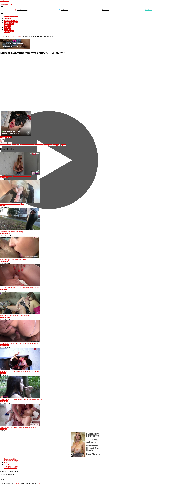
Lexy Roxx (3, 429)
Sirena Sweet (4, 177)
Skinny (48, 145)
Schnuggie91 (56, 145)
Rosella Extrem (5, 317)
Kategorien (7, 18)
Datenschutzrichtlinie (10, 459)
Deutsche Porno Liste (10, 468)
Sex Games (105, 10)
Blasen (3, 145)
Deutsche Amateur (14, 145)
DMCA (6, 464)
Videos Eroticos (9, 31)
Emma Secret (4, 401)
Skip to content (4, 1)
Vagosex (63, 145)
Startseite (3, 36)
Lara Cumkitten (5, 233)
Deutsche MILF (27, 145)
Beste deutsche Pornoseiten (12, 466)
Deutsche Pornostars (10, 20)
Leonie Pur (3, 289)
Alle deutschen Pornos (11, 17)
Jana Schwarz (4, 345)
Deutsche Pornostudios (11, 22)
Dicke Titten (39, 145)
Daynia (2, 205)
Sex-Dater (148, 10)
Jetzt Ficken (64, 10)
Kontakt (6, 462)
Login (39, 483)
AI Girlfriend (8, 27)
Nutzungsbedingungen (11, 461)
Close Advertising (6, 137)
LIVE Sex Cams (22, 10)
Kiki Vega (3, 373)
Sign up (17, 483)
